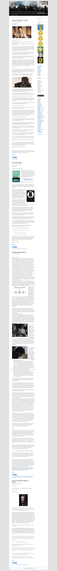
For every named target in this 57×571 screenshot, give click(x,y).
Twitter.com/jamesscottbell (15, 486)
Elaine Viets (39, 75)
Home (13, 13)
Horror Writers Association (41, 109)
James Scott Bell (20, 21)
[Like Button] (13, 155)
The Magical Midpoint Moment (19, 252)
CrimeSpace (39, 100)
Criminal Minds (39, 102)
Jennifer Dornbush (40, 69)
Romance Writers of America (41, 120)
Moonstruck (15, 248)
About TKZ (16, 13)
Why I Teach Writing (16, 162)
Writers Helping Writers (40, 131)
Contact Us (29, 13)
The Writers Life (39, 128)
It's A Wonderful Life (24, 476)
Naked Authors (39, 115)
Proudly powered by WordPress (30, 568)
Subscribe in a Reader (40, 134)
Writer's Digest (18, 248)
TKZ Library (25, 13)
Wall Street (27, 564)
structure (32, 476)
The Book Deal (39, 123)
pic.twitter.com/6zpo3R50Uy (22, 232)
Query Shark (39, 119)
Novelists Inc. (39, 118)
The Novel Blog (39, 125)
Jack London (15, 564)
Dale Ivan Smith (39, 74)
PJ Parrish (39, 73)
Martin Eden (18, 564)
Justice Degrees (39, 132)
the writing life (24, 564)
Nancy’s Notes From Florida (41, 116)
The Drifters (25, 466)
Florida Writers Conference (41, 106)
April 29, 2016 (25, 234)
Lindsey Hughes (39, 71)
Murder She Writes (40, 113)
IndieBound (39, 110)
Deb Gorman (39, 70)
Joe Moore (19, 253)
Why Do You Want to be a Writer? (20, 20)
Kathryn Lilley (39, 72)
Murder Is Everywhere (40, 112)
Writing (26, 248)
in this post (32, 126)
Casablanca (15, 476)
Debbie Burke (39, 67)
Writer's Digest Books (23, 248)
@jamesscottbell (16, 230)
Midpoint (27, 476)
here (15, 100)
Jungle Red (39, 111)
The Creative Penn (40, 124)
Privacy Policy (33, 13)
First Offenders (39, 105)
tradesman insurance (14, 44)
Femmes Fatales (39, 104)
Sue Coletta (39, 68)
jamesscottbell (14, 24)
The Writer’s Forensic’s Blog (41, 129)
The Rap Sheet (39, 127)
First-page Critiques (20, 13)
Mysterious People (40, 114)
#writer (18, 232)
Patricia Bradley (39, 66)
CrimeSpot (39, 101)
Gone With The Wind (19, 476)
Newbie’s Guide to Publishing (41, 117)
